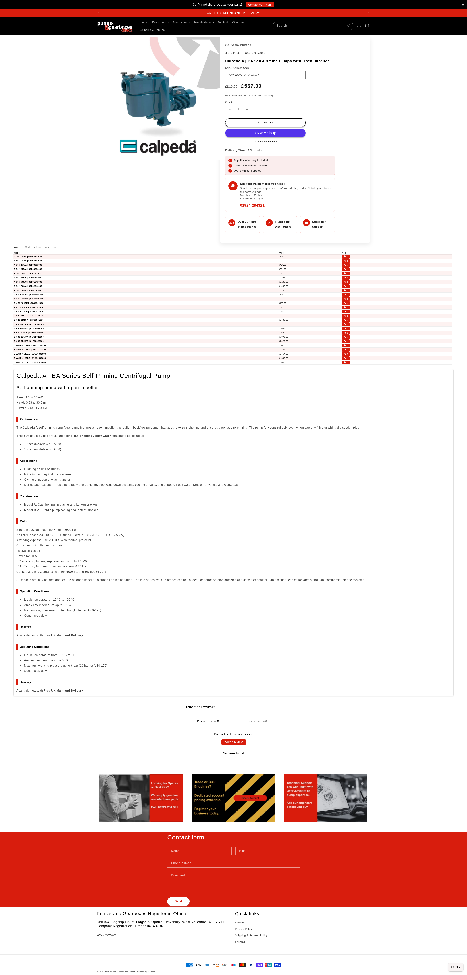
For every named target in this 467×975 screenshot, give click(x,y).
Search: (17, 247)
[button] (160, 22)
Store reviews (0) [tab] (259, 720)
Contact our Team (260, 4)
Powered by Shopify (146, 972)
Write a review (233, 742)
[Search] (349, 26)
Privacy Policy (243, 929)
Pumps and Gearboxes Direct (120, 972)
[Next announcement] (369, 13)
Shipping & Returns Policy (251, 935)
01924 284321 (252, 205)
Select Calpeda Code (237, 67)
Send (178, 901)
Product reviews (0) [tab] (208, 720)
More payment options (265, 141)
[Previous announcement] (98, 13)
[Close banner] (463, 5)
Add (346, 256)
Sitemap (240, 941)
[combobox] (313, 26)
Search (239, 922)
